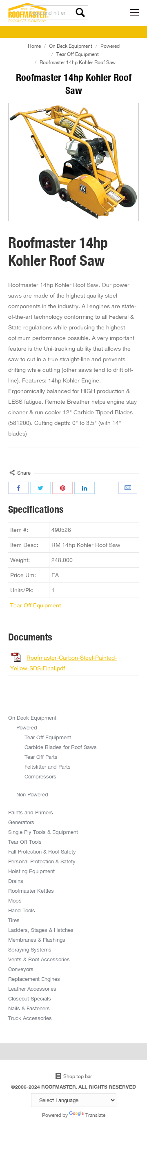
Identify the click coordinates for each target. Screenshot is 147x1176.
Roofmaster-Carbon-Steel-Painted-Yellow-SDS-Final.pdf (63, 662)
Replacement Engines (34, 979)
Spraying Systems (29, 949)
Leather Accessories (32, 988)
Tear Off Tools (25, 841)
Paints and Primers (30, 812)
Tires (14, 920)
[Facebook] (18, 488)
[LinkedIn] (84, 488)
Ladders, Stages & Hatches (41, 930)
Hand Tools (21, 910)
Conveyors (20, 969)
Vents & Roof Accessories (39, 959)
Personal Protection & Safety (42, 861)
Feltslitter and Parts (47, 766)
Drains (15, 881)
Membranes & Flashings (36, 939)
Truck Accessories (30, 1018)
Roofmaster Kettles (31, 890)
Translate (95, 1115)
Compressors (40, 776)
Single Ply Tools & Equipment (43, 832)
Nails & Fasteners (29, 1008)
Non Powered (32, 794)
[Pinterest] (62, 488)
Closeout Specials (29, 998)
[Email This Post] (128, 488)
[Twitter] (40, 488)
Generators (21, 822)
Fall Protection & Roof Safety (42, 851)
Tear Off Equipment (77, 54)
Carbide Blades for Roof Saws (60, 747)
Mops (15, 900)
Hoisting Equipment (31, 871)
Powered (110, 46)
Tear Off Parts (41, 757)
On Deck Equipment (70, 46)
